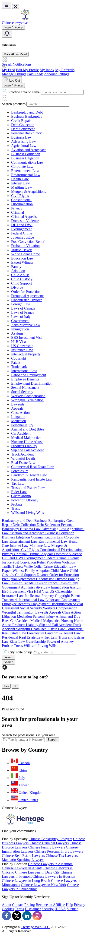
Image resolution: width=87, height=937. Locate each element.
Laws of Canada (23, 308)
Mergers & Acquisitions (28, 191)
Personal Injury (22, 425)
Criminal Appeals (24, 216)
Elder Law (19, 492)
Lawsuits (17, 404)
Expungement (21, 229)
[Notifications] (7, 34)
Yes (6, 686)
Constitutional (21, 200)
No (15, 686)
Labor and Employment (28, 375)
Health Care (20, 179)
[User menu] (4, 67)
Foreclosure (19, 471)
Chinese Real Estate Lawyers (23, 856)
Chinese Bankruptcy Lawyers (50, 839)
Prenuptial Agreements (27, 296)
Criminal (17, 212)
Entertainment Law (25, 171)
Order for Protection (26, 292)
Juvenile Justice (22, 237)
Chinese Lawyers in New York (43, 885)
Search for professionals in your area (28, 735)
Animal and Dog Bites (27, 429)
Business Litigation (25, 158)
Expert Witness (22, 262)
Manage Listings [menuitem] (14, 74)
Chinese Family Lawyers (46, 847)
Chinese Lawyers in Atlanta (22, 868)
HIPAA (60, 909)
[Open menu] (6, 5)
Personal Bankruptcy (26, 133)
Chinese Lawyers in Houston (53, 876)
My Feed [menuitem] (8, 70)
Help (69, 905)
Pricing (29, 905)
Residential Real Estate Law (31, 479)
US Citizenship (22, 346)
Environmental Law (25, 175)
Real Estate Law (23, 463)
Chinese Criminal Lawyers (49, 843)
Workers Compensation (28, 396)
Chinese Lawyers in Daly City (37, 872)
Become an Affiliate (50, 905)
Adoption (18, 271)
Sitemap (72, 909)
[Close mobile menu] (15, 6)
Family (16, 267)
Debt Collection (22, 125)
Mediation (18, 421)
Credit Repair (21, 121)
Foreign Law (20, 304)
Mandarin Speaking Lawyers (23, 860)
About (6, 905)
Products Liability (24, 446)
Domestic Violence (25, 221)
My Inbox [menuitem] (47, 70)
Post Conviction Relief (27, 242)
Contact (17, 905)
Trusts (15, 508)
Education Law (22, 258)
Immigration (20, 329)
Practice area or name (24, 92)
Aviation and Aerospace (28, 150)
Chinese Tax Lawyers (62, 856)
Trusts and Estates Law (28, 488)
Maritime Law (21, 187)
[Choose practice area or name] (4, 95)
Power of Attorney (24, 500)
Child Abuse (20, 275)
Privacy (16, 208)
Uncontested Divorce (26, 300)
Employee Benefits (25, 379)
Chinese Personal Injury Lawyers (58, 851)
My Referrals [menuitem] (64, 70)
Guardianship (21, 496)
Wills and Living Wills (27, 513)
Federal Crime (21, 233)
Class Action (20, 413)
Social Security (22, 392)
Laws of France (22, 312)
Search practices (14, 104)
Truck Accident (22, 454)
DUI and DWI (21, 225)
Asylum (17, 333)
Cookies (8, 909)
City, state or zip (20, 652)
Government (20, 321)
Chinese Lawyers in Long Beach (26, 881)
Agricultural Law (23, 146)
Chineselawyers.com (17, 23)
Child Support (21, 283)
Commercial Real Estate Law (32, 467)
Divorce (17, 287)
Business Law (21, 137)
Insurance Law (22, 350)
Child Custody (21, 279)
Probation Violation (25, 246)
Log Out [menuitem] (14, 80)
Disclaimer (33, 909)
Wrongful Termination (27, 400)
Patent (15, 362)
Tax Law (17, 483)
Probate (16, 504)
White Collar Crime (25, 254)
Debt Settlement (23, 129)
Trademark (19, 367)
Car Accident (20, 433)
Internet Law (20, 183)
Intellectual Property (26, 354)
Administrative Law (25, 325)
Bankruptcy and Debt (27, 112)
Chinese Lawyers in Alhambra (50, 864)
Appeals (17, 408)
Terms (19, 909)
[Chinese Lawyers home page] (25, 19)
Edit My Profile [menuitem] (27, 70)
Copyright (18, 358)
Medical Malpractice (26, 438)
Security (48, 909)
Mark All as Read (15, 54)
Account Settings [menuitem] (56, 74)
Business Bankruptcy (26, 116)
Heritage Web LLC (35, 927)
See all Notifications (16, 64)
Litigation (18, 417)
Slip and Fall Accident (27, 450)
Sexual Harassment (25, 387)
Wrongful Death (23, 458)
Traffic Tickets (21, 250)
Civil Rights (20, 196)
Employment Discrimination (31, 383)
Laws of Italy (21, 317)
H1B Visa (18, 342)
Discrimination (22, 204)
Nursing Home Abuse (27, 442)
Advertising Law (23, 141)
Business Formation (25, 154)
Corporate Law (22, 166)
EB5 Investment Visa (26, 337)
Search (52, 739)
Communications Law (27, 162)
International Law (24, 371)
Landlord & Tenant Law (29, 475)
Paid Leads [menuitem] (35, 74)
